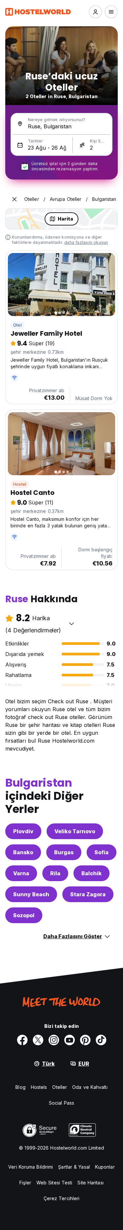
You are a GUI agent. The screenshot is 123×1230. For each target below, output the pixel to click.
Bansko (23, 852)
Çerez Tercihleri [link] (62, 1198)
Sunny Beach (31, 894)
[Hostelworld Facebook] (22, 1040)
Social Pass (61, 1103)
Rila (55, 873)
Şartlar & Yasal (74, 1167)
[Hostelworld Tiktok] (101, 1040)
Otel (17, 325)
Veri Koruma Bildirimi (30, 1167)
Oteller (59, 1087)
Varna (21, 873)
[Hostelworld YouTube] (69, 1040)
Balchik (91, 873)
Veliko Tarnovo (74, 831)
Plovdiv (23, 831)
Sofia (101, 852)
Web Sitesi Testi (54, 1182)
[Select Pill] (95, 11)
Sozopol (23, 915)
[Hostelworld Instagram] (54, 1040)
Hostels (39, 1087)
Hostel (19, 484)
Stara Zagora (88, 894)
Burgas (63, 852)
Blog (20, 1087)
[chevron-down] (71, 623)
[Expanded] (14, 199)
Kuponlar (105, 1167)
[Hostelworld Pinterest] (85, 1040)
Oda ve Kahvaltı (90, 1087)
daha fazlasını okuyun (86, 242)
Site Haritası (90, 1182)
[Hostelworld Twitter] (38, 1040)
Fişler (25, 1182)
